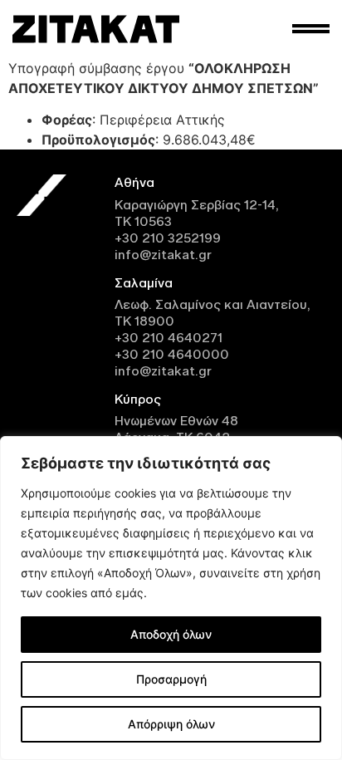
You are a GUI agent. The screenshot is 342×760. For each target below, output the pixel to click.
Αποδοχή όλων (171, 634)
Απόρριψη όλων (171, 724)
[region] (171, 598)
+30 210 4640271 (168, 338)
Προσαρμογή (171, 679)
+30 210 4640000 (172, 354)
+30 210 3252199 (168, 238)
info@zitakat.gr (163, 254)
